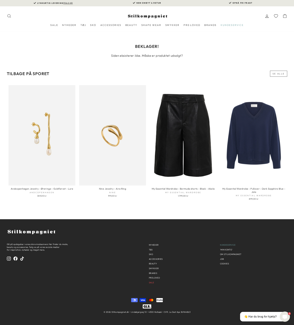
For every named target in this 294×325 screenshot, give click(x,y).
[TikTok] (22, 259)
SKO (93, 25)
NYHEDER (69, 25)
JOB (222, 259)
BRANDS (210, 25)
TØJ (83, 25)
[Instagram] (9, 259)
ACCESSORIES (110, 25)
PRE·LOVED (192, 25)
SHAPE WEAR (151, 25)
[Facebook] (15, 259)
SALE (54, 25)
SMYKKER (172, 25)
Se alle (279, 73)
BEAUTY (131, 25)
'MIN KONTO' (226, 249)
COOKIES (224, 263)
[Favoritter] (276, 16)
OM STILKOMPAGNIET (231, 254)
